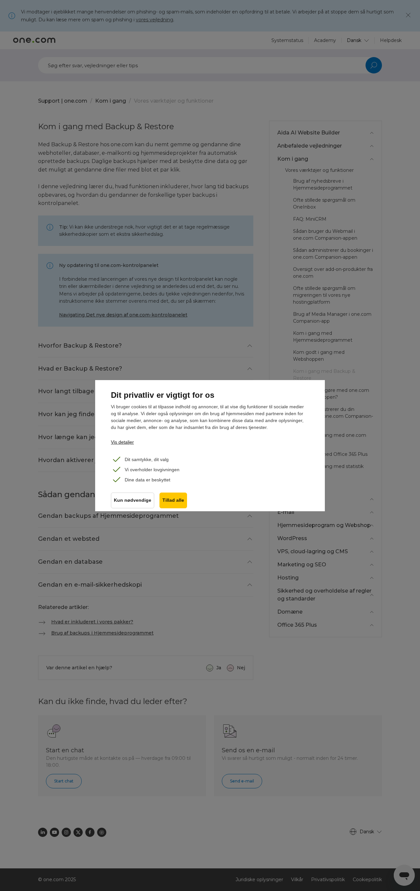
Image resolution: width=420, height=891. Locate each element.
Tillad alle (173, 500)
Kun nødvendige (132, 500)
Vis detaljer (122, 442)
